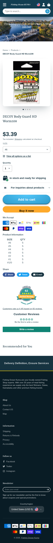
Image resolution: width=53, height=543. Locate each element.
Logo (20, 5)
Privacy (6, 440)
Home (5, 50)
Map (5, 414)
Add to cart (26, 199)
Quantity (7, 163)
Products (14, 50)
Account (43, 4)
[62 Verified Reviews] (26, 306)
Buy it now (26, 210)
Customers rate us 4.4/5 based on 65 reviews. (22, 309)
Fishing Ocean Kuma (30, 538)
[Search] (47, 11)
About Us (7, 405)
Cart (48, 4)
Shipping (18, 139)
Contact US (8, 409)
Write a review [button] (26, 329)
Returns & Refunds (11, 435)
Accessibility (8, 444)
